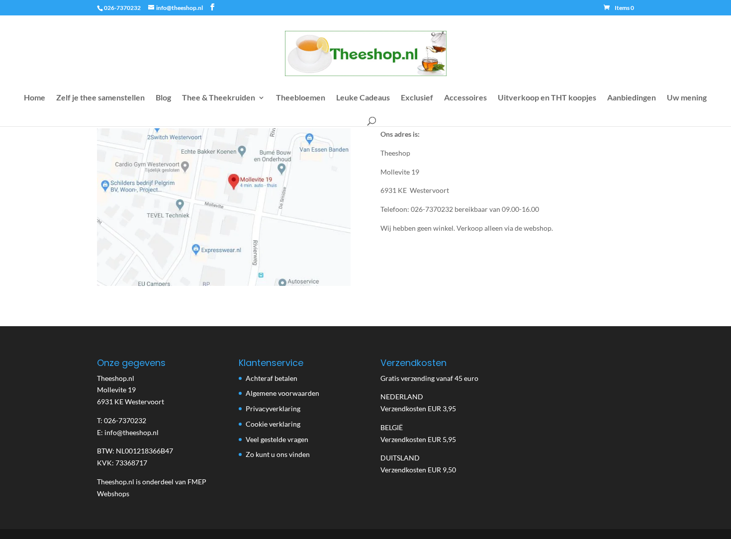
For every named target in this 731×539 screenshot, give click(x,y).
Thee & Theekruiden (218, 98)
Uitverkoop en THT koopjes (547, 98)
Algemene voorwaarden (282, 393)
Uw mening (687, 98)
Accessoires (465, 98)
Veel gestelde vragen (277, 439)
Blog (163, 98)
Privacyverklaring (273, 408)
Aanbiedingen (631, 98)
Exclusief (417, 98)
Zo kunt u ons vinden (278, 454)
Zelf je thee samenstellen (100, 98)
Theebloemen (300, 98)
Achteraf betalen (271, 378)
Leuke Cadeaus (363, 98)
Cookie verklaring (273, 424)
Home (34, 98)
